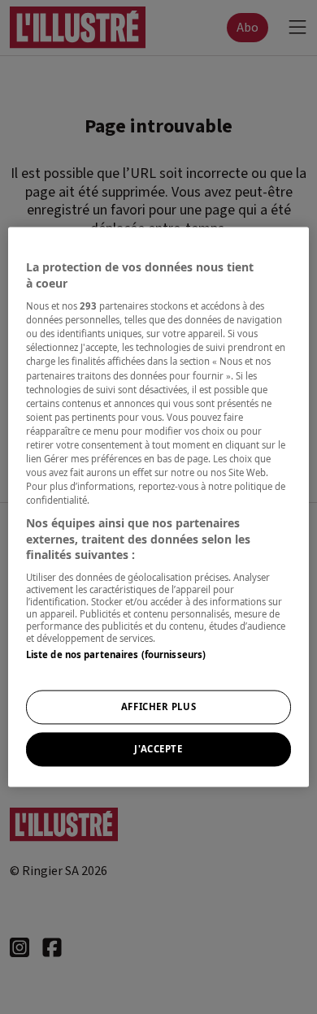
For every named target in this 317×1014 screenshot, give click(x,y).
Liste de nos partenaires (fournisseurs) (116, 654)
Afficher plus (158, 707)
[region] (159, 506)
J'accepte (158, 749)
